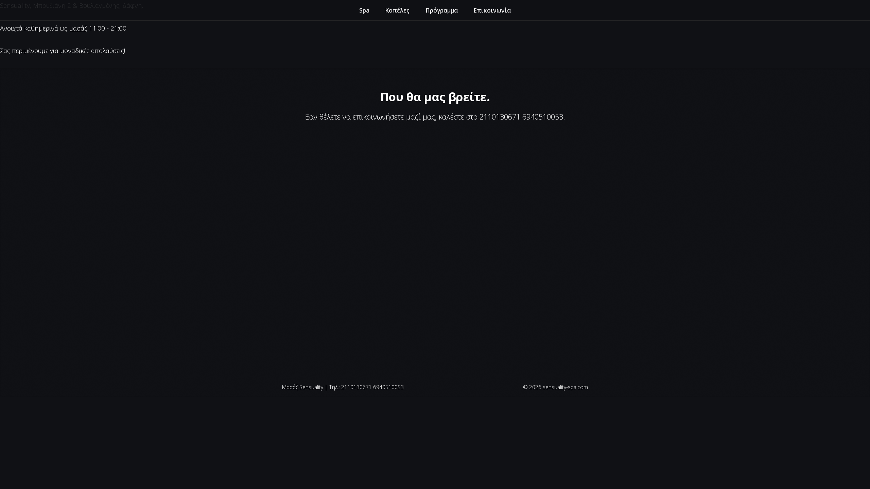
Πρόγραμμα (441, 10)
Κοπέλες (397, 10)
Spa (364, 10)
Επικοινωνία (492, 10)
